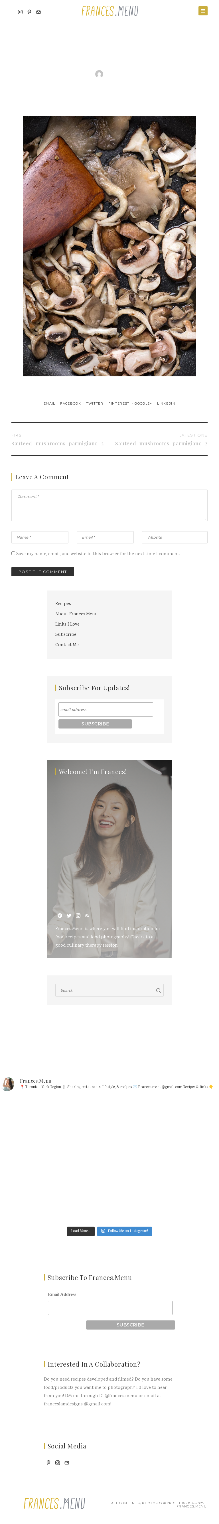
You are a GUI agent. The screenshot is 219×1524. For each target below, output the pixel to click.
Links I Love (67, 624)
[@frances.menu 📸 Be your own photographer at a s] (54, 1191)
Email (50, 403)
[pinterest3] (29, 12)
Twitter (95, 403)
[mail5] (38, 12)
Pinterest (119, 403)
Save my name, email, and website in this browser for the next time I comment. (98, 554)
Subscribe (65, 635)
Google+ (144, 403)
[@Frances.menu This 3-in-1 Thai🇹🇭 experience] (165, 1128)
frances (116, 74)
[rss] (87, 916)
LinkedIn (166, 403)
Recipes (63, 604)
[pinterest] (59, 916)
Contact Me (67, 645)
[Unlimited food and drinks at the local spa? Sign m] (54, 1128)
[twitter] (69, 916)
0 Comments (148, 74)
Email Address (62, 1294)
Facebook (71, 403)
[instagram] (20, 12)
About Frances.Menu (76, 614)
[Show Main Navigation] (203, 10)
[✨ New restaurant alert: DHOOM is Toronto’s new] (165, 1191)
